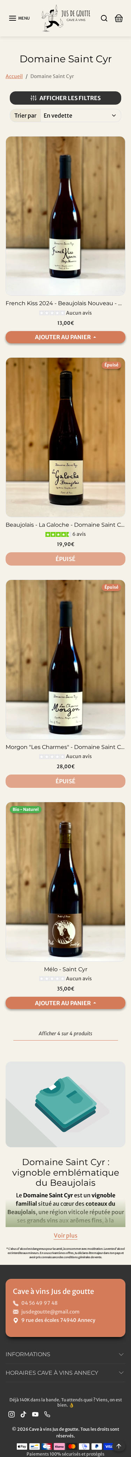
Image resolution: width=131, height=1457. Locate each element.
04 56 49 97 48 (39, 1303)
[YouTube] (35, 1414)
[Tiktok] (23, 1414)
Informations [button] (28, 1354)
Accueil (14, 76)
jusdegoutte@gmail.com (50, 1312)
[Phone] (47, 1414)
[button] (19, 18)
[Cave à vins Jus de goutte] (65, 17)
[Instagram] (11, 1414)
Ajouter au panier (63, 337)
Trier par (25, 115)
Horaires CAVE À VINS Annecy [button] (52, 1373)
